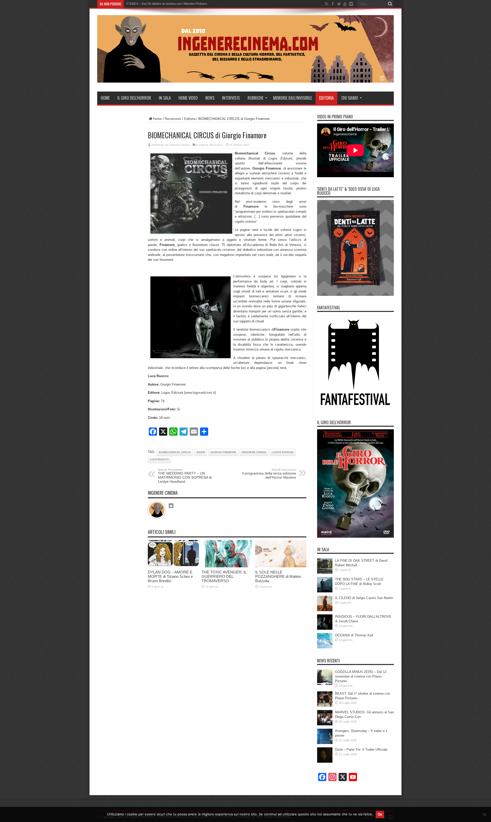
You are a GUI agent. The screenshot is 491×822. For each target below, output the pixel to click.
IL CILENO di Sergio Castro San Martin (364, 598)
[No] (484, 814)
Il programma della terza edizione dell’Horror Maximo (269, 473)
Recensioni (173, 119)
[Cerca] (390, 4)
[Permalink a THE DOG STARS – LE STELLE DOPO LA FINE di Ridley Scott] (324, 591)
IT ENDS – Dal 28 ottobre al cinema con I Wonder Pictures (166, 4)
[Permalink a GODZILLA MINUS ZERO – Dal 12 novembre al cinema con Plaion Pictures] (324, 684)
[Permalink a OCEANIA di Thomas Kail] (324, 647)
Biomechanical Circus (175, 452)
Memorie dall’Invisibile (292, 98)
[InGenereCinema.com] (245, 79)
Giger (200, 452)
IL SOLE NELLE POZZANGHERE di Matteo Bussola (278, 576)
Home (105, 98)
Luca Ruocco (159, 459)
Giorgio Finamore (223, 452)
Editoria (326, 98)
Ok (380, 814)
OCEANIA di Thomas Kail (354, 635)
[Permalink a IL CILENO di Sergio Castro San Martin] (324, 610)
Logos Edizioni (282, 452)
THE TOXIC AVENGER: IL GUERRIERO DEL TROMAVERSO (224, 576)
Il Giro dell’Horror (134, 98)
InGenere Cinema (179, 144)
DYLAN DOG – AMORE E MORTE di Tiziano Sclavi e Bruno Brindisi (170, 576)
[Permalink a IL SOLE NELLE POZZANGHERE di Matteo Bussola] (280, 566)
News (209, 98)
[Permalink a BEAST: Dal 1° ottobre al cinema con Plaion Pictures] (324, 705)
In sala (165, 98)
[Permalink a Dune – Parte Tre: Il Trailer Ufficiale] (324, 761)
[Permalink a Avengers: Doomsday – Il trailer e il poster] (324, 743)
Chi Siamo (349, 98)
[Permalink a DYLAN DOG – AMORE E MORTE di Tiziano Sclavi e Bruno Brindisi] (173, 566)
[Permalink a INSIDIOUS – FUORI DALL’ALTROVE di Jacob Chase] (324, 628)
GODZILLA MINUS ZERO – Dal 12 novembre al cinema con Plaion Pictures (360, 676)
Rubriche (255, 98)
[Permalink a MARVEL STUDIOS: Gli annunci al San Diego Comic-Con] (324, 724)
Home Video (188, 98)
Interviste (231, 98)
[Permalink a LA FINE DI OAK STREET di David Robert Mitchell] (324, 573)
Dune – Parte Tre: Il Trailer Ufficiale (361, 749)
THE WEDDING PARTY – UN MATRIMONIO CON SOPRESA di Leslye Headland (185, 475)
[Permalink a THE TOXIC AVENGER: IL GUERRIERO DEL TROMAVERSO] (227, 566)
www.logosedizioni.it (200, 393)
